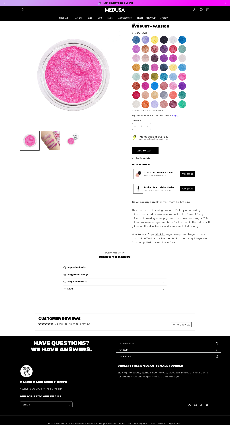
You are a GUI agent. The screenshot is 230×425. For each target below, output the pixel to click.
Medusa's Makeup (64, 423)
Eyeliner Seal (169, 238)
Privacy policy (140, 423)
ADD (187, 174)
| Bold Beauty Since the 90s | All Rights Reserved (94, 423)
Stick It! (160, 234)
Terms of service (157, 423)
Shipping (136, 110)
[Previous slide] (4, 3)
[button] (23, 10)
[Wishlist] (201, 10)
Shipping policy (174, 423)
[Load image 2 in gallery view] (50, 140)
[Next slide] (225, 3)
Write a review (181, 324)
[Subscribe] (69, 404)
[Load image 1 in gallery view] (29, 140)
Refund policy (125, 423)
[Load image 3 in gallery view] (71, 140)
